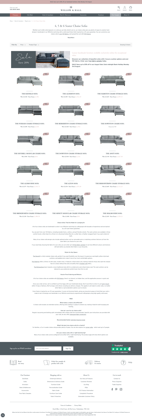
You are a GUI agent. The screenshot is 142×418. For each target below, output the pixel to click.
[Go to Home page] (71, 9)
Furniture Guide (55, 384)
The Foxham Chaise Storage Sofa (29, 124)
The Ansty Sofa (112, 154)
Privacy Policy (78, 405)
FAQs (86, 387)
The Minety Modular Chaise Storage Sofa (71, 213)
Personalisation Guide (55, 387)
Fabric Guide (55, 390)
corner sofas (89, 327)
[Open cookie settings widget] (3, 415)
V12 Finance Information (86, 390)
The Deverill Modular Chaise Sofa (29, 154)
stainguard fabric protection (78, 314)
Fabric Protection (56, 396)
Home (11, 21)
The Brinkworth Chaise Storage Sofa (29, 213)
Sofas (25, 382)
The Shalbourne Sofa (112, 213)
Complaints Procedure (86, 393)
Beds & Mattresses (25, 387)
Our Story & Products (86, 379)
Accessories (25, 390)
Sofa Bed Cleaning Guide (78, 320)
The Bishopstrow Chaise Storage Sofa (112, 184)
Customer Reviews (86, 382)
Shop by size (28, 21)
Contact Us (117, 379)
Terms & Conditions (65, 405)
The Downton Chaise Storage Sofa (71, 154)
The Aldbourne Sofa (29, 184)
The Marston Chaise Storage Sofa (112, 94)
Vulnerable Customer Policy (86, 396)
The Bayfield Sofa (30, 94)
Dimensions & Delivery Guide (55, 382)
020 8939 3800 (15, 9)
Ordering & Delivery (56, 379)
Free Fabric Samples (25, 393)
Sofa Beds (25, 379)
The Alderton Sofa (71, 94)
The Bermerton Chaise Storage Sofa (71, 124)
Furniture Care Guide (56, 393)
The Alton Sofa (71, 184)
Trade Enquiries (116, 384)
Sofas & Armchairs (18, 21)
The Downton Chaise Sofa (112, 124)
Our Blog (86, 384)
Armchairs (25, 384)
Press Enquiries (117, 382)
